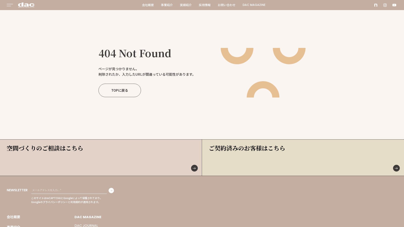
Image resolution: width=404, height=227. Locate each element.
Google (67, 198)
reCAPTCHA (53, 198)
